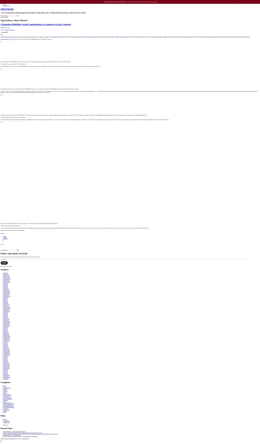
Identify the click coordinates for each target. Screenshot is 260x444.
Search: (2, 15)
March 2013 (5, 362)
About (4, 4)
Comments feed (6, 421)
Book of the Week (7, 388)
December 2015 (6, 321)
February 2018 (6, 290)
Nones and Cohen (172, 36)
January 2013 (6, 364)
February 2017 (6, 304)
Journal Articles (6, 394)
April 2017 (5, 302)
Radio (4, 401)
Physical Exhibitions (7, 399)
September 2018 (6, 281)
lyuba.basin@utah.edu (153, 1)
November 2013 (6, 352)
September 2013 (6, 354)
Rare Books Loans (7, 402)
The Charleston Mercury (221, 36)
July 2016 (5, 313)
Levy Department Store (157, 36)
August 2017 (6, 297)
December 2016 (6, 307)
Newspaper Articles (7, 395)
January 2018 (6, 291)
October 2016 (6, 309)
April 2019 (5, 273)
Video (4, 412)
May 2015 (5, 330)
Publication (5, 400)
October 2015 (6, 324)
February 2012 (6, 375)
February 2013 (6, 363)
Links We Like (6, 5)
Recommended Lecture (8, 405)
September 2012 (6, 368)
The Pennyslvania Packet (244, 36)
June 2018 (5, 285)
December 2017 (6, 292)
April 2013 (5, 360)
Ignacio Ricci (26, 438)
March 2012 (5, 374)
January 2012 (6, 376)
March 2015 (5, 332)
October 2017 (6, 295)
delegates (73, 36)
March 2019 (5, 274)
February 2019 (6, 275)
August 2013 (6, 355)
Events (4, 393)
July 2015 (5, 327)
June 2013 (5, 358)
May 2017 (5, 301)
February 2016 (6, 319)
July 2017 (5, 298)
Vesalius (5, 411)
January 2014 (6, 349)
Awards (5, 386)
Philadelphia (179, 36)
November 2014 (6, 337)
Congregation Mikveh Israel (55, 36)
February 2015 (6, 333)
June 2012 (5, 370)
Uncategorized (6, 410)
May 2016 (5, 315)
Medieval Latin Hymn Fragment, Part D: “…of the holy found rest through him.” (20, 436)
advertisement (9, 36)
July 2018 (5, 284)
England (108, 36)
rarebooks (7, 30)
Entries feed (5, 420)
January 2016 (6, 320)
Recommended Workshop (8, 407)
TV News (5, 408)
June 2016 (5, 314)
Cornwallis (68, 36)
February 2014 (6, 348)
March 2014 (5, 347)
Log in (4, 419)
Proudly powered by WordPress (7, 438)
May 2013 (5, 359)
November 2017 (6, 293)
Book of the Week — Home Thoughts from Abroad (14, 431)
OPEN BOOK (7, 9)
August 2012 (6, 369)
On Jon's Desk (6, 396)
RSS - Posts (5, 425)
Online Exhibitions (7, 397)
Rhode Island (185, 36)
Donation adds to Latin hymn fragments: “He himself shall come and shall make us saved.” (22, 432)
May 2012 (5, 371)
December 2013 (6, 351)
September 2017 (6, 296)
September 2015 (6, 325)
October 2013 (6, 353)
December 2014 (6, 336)
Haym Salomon (136, 36)
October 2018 (6, 280)
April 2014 (5, 346)
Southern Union (206, 36)
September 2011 (6, 377)
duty (105, 36)
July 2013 (5, 357)
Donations (13, 30)
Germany (130, 36)
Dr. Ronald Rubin (84, 36)
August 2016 (6, 312)
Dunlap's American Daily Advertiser (96, 36)
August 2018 (6, 282)
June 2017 (5, 299)
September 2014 (6, 340)
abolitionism (3, 36)
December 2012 (6, 365)
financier (112, 36)
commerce (46, 36)
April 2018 (5, 287)
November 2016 (6, 308)
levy (150, 36)
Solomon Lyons (191, 36)
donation (77, 36)
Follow (4, 263)
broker (37, 36)
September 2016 (6, 310)
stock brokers (213, 36)
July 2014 (5, 342)
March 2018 (5, 288)
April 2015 (5, 331)
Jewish (147, 36)
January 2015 (6, 335)
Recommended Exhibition (8, 403)
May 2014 (5, 344)
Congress (64, 36)
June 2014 (5, 343)
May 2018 (5, 286)
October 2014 (6, 338)
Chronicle (5, 389)
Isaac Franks (143, 36)
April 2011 (5, 379)
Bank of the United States (29, 36)
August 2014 (6, 341)
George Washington (123, 36)
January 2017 (6, 305)
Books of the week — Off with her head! (12, 435)
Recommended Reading (8, 406)
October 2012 (6, 366)
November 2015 (6, 323)
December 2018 (6, 277)
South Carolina (199, 36)
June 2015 (5, 329)
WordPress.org (6, 422)
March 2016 (5, 318)
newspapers (164, 36)
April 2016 (5, 316)
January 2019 (6, 276)
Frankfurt (117, 36)
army (23, 36)
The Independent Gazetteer (233, 36)
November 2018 (6, 279)
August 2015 (6, 326)
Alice (4, 385)
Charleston (41, 36)
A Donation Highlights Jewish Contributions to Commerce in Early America (36, 24)
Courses (5, 390)
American (19, 36)
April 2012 (5, 372)
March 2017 (5, 303)
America (14, 36)
